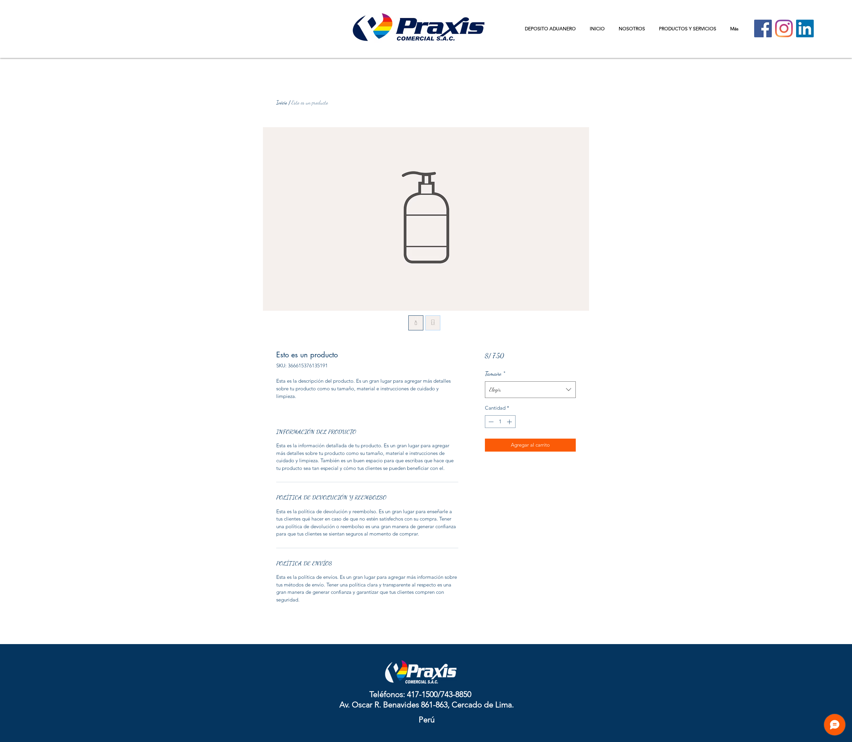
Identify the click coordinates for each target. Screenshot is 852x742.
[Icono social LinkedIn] (805, 28)
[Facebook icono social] (763, 28)
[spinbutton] (500, 422)
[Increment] (510, 422)
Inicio (281, 102)
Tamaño (495, 373)
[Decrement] (490, 422)
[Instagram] (784, 28)
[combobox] (530, 389)
